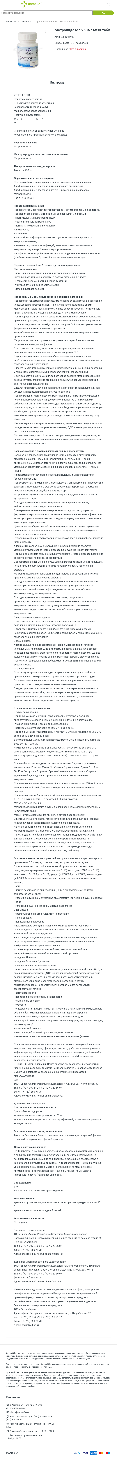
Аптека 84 (11, 21)
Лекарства (26, 21)
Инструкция (58, 82)
